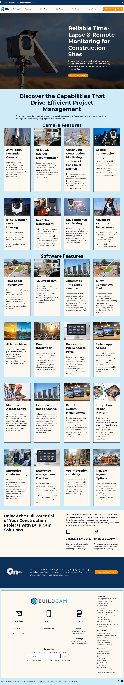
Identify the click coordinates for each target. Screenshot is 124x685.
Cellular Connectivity (103, 619)
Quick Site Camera (103, 656)
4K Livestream (101, 608)
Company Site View (103, 651)
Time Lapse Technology (104, 601)
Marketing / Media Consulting (106, 635)
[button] (29, 8)
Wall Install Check (102, 667)
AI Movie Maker (102, 626)
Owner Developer (102, 638)
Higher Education (102, 640)
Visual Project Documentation (106, 672)
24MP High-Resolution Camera (107, 599)
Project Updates (102, 658)
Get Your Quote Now (106, 572)
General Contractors (103, 642)
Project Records (102, 660)
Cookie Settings (56, 681)
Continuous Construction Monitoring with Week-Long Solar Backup (106, 615)
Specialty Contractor (103, 633)
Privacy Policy (31, 681)
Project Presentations (104, 654)
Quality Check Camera (104, 663)
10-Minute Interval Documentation (103, 604)
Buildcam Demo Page (71, 681)
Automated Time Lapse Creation (107, 610)
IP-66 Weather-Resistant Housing (107, 624)
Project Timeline (102, 665)
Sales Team (18, 628)
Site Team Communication (105, 670)
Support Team (18, 633)
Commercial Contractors (104, 645)
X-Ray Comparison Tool (104, 622)
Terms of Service (43, 681)
